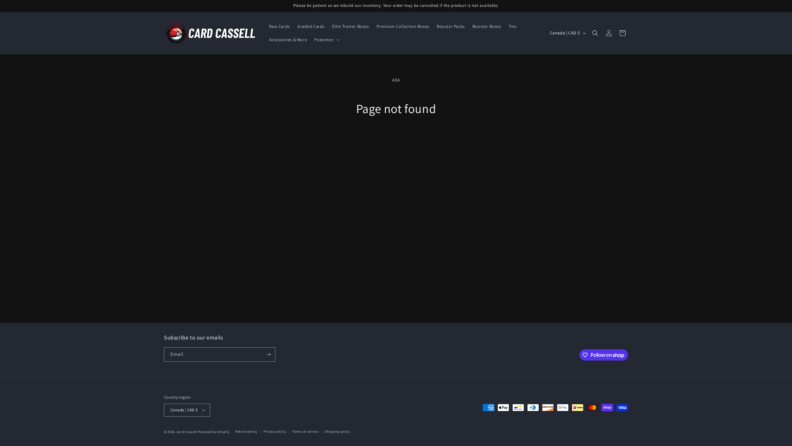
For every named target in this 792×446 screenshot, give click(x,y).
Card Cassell (187, 432)
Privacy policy (275, 431)
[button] (326, 39)
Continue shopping (396, 139)
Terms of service (305, 431)
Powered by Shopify (214, 432)
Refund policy (246, 431)
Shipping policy (337, 431)
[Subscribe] (268, 354)
